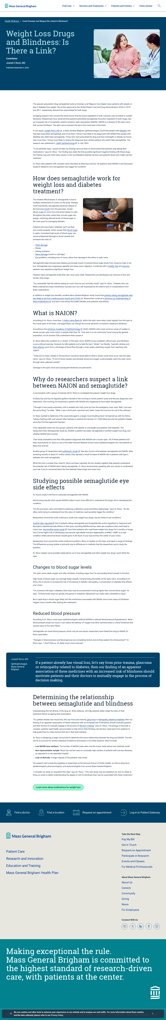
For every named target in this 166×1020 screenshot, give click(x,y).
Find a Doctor (146, 6)
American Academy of (63, 329)
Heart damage (41, 245)
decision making (87, 726)
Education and (23, 866)
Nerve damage (41, 254)
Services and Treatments (91, 6)
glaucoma (91, 719)
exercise (125, 266)
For (130, 909)
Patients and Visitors (121, 6)
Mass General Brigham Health (32, 873)
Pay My (128, 839)
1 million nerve (71, 320)
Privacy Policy (57, 1015)
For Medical (137, 866)
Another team (42, 523)
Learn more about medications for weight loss (58, 787)
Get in (129, 844)
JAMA (65, 143)
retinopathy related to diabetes (111, 719)
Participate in (135, 855)
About (127, 882)
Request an (136, 850)
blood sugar (72, 230)
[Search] (159, 6)
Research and (24, 859)
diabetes (123, 131)
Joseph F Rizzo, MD (15, 62)
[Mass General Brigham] (20, 6)
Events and (133, 861)
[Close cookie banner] (152, 1013)
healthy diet (113, 266)
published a (70, 451)
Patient (15, 852)
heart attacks (38, 347)
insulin (47, 209)
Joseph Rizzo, (52, 131)
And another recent (53, 529)
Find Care (67, 6)
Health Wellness (12, 21)
